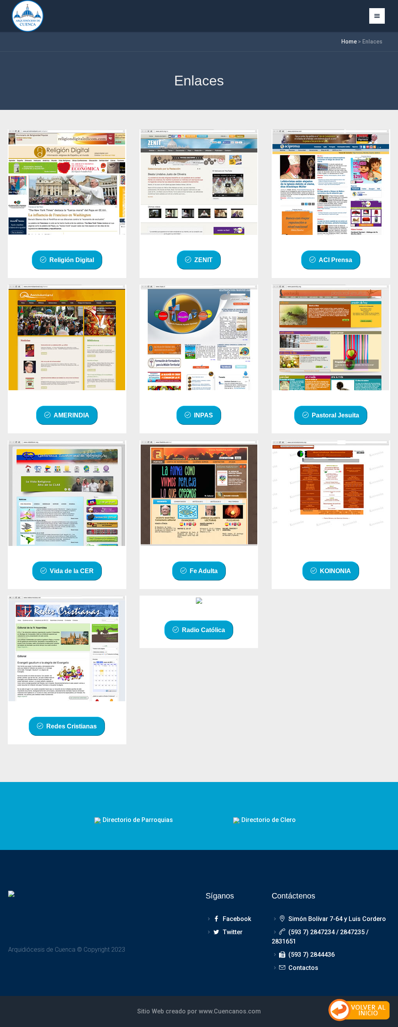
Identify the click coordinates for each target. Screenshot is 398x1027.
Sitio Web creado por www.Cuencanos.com (199, 1011)
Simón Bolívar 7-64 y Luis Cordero (337, 919)
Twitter (232, 932)
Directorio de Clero (268, 820)
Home (349, 41)
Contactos (303, 967)
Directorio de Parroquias (138, 820)
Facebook (237, 919)
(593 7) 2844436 (311, 954)
